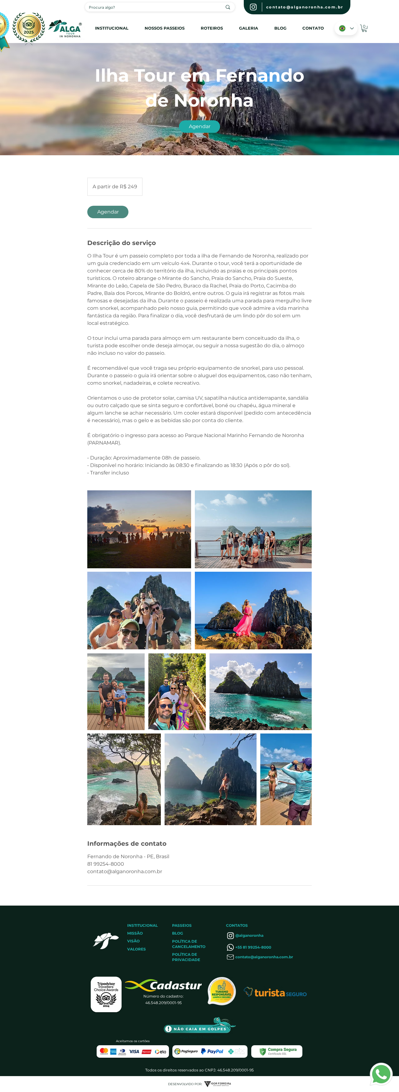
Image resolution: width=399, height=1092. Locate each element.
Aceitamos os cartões (133, 1041)
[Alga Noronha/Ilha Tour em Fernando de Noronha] (139, 529)
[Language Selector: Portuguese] (346, 28)
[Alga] (253, 7)
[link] (199, 126)
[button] (364, 28)
